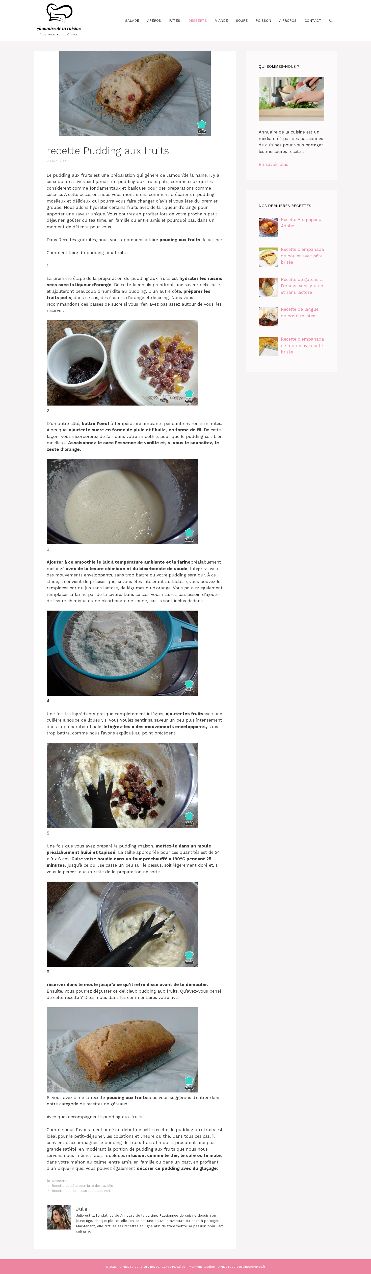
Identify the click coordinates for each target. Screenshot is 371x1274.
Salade (132, 20)
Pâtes (174, 20)
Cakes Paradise (173, 1266)
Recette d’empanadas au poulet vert (81, 1191)
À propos (288, 20)
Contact (313, 20)
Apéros (154, 20)
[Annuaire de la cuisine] (59, 20)
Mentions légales (202, 1266)
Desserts (197, 20)
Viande (221, 20)
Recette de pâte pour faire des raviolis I (83, 1186)
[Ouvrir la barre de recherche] (331, 20)
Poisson (263, 20)
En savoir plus (273, 164)
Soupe (242, 20)
